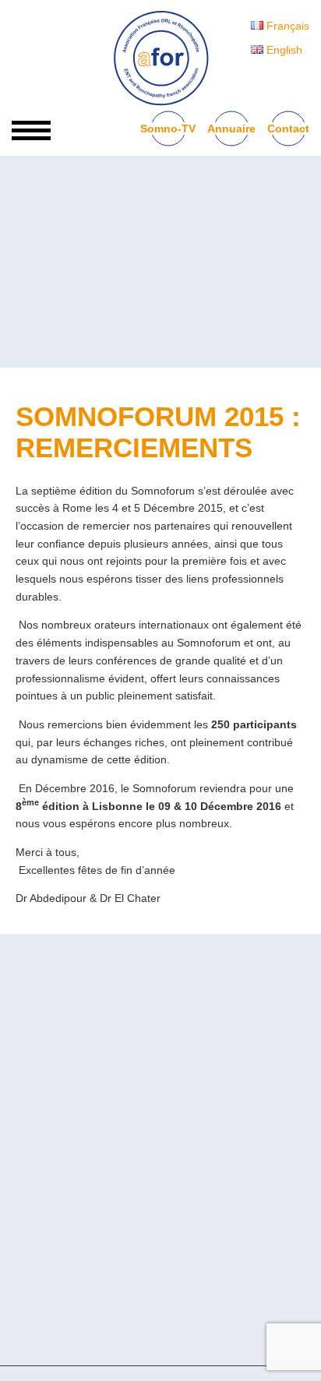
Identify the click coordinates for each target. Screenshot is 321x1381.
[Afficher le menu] (31, 130)
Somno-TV (168, 128)
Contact (288, 128)
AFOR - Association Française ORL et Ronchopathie (160, 58)
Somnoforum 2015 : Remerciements (158, 432)
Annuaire (231, 128)
